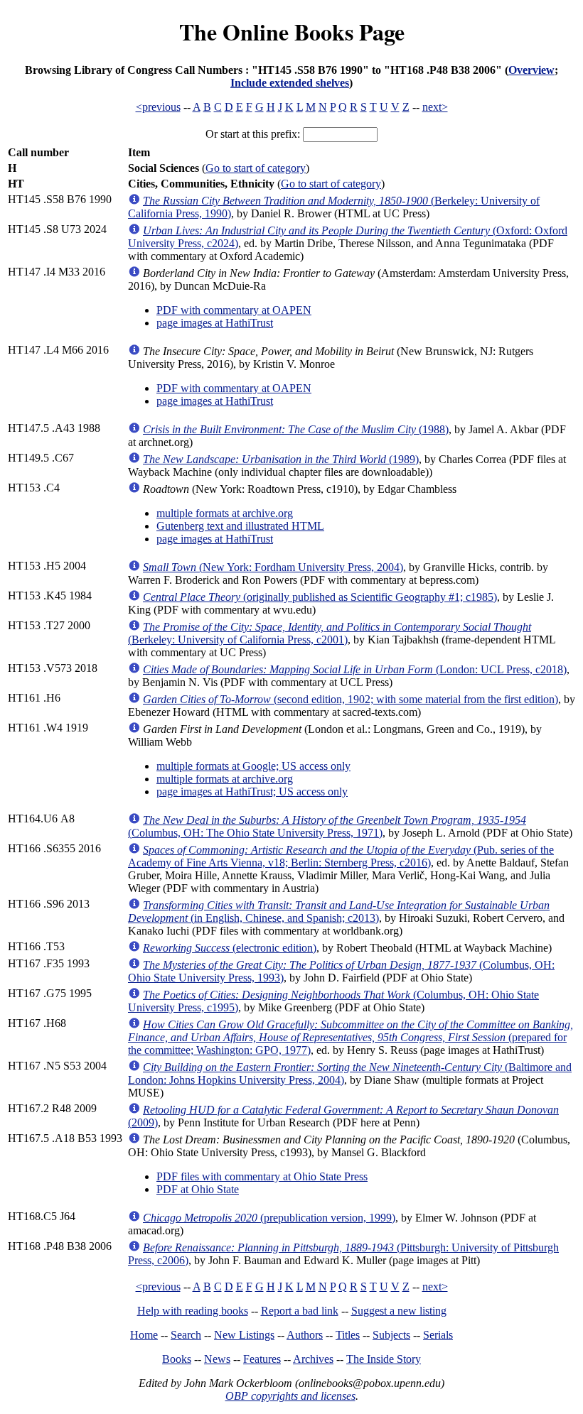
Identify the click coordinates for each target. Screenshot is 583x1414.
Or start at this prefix (251, 134)
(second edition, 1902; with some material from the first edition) (350, 699)
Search (186, 1335)
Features (262, 1359)
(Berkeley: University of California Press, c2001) (329, 633)
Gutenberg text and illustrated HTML (240, 526)
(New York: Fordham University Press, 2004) (273, 567)
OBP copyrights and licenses (290, 1396)
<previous (158, 107)
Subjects (391, 1335)
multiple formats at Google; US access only (253, 766)
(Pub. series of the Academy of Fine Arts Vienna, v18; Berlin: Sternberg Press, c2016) (341, 856)
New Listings (244, 1335)
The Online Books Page (292, 31)
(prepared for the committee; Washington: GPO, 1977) (350, 1037)
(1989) (281, 459)
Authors (305, 1335)
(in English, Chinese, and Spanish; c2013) (339, 911)
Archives (313, 1359)
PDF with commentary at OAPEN (233, 310)
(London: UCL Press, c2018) (355, 669)
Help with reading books (192, 1311)
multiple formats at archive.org (224, 513)
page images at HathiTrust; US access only (252, 791)
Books (176, 1359)
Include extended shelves (289, 83)
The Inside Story (383, 1359)
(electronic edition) (229, 948)
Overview (531, 70)
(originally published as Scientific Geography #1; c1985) (320, 597)
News (217, 1359)
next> (435, 107)
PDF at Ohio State (197, 1189)
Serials (438, 1335)
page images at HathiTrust (214, 323)
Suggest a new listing (398, 1311)
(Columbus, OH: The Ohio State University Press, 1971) (327, 826)
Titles (348, 1335)
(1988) (296, 429)
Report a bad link (299, 1311)
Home (144, 1335)
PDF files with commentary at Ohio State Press (262, 1176)
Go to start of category (255, 168)
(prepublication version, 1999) (269, 1218)
